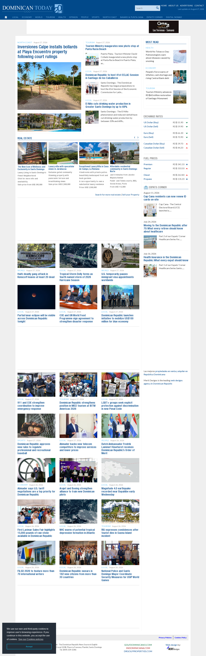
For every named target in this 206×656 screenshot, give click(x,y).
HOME (164, 5)
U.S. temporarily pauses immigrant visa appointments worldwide (117, 277)
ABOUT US (173, 5)
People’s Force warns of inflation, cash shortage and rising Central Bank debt (159, 74)
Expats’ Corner (155, 17)
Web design (171, 644)
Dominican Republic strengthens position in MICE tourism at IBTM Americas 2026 (77, 406)
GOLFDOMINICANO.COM (138, 644)
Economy (27, 17)
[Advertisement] (78, 27)
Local (15, 17)
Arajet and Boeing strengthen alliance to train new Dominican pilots (77, 491)
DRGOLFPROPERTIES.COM (138, 651)
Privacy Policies (165, 638)
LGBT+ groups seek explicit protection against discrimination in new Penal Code (119, 406)
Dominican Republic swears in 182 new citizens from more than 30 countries (78, 574)
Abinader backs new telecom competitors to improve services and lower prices (78, 447)
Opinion (73, 17)
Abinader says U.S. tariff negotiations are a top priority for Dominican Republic (36, 491)
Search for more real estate (108, 194)
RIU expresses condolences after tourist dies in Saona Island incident (119, 533)
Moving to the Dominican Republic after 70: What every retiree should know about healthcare (165, 228)
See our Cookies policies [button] (30, 639)
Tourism (50, 17)
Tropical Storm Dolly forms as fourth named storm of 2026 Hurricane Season (76, 277)
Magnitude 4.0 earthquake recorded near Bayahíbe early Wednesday (118, 491)
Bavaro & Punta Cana (131, 17)
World (38, 17)
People (84, 17)
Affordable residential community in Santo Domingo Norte (123, 169)
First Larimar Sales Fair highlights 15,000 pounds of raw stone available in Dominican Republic (36, 533)
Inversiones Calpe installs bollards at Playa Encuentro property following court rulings (47, 52)
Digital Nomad (174, 17)
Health (62, 17)
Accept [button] (29, 646)
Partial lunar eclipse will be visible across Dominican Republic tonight (36, 318)
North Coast (110, 17)
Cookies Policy (181, 638)
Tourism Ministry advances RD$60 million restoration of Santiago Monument (159, 95)
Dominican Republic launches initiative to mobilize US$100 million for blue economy (117, 318)
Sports (95, 17)
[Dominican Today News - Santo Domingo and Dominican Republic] (32, 8)
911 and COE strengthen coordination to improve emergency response (31, 406)
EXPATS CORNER (158, 187)
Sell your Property (130, 194)
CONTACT (199, 5)
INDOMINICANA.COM (138, 648)
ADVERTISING (186, 5)
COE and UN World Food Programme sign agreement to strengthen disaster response (77, 318)
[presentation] (134, 137)
